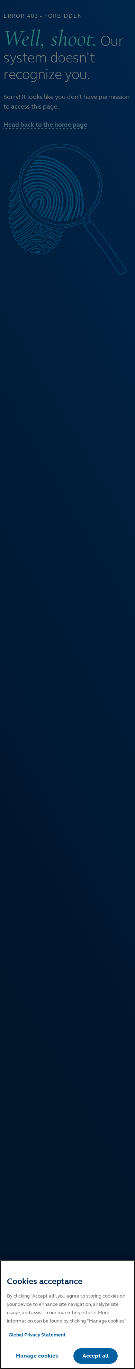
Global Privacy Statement (37, 1335)
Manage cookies (37, 1355)
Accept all (95, 1355)
